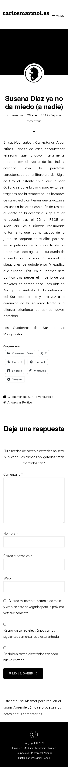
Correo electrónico (17, 556)
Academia (40, 747)
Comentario (13, 474)
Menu (60, 16)
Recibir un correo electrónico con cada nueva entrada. (30, 657)
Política (27, 402)
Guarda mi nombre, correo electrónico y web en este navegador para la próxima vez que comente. (33, 607)
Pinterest (36, 752)
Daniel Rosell (42, 757)
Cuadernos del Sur (20, 397)
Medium (28, 747)
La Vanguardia (43, 397)
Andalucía (14, 402)
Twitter (52, 747)
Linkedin (17, 747)
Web (7, 578)
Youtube (48, 752)
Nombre (10, 533)
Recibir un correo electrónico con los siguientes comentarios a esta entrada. (31, 633)
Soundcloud (22, 752)
